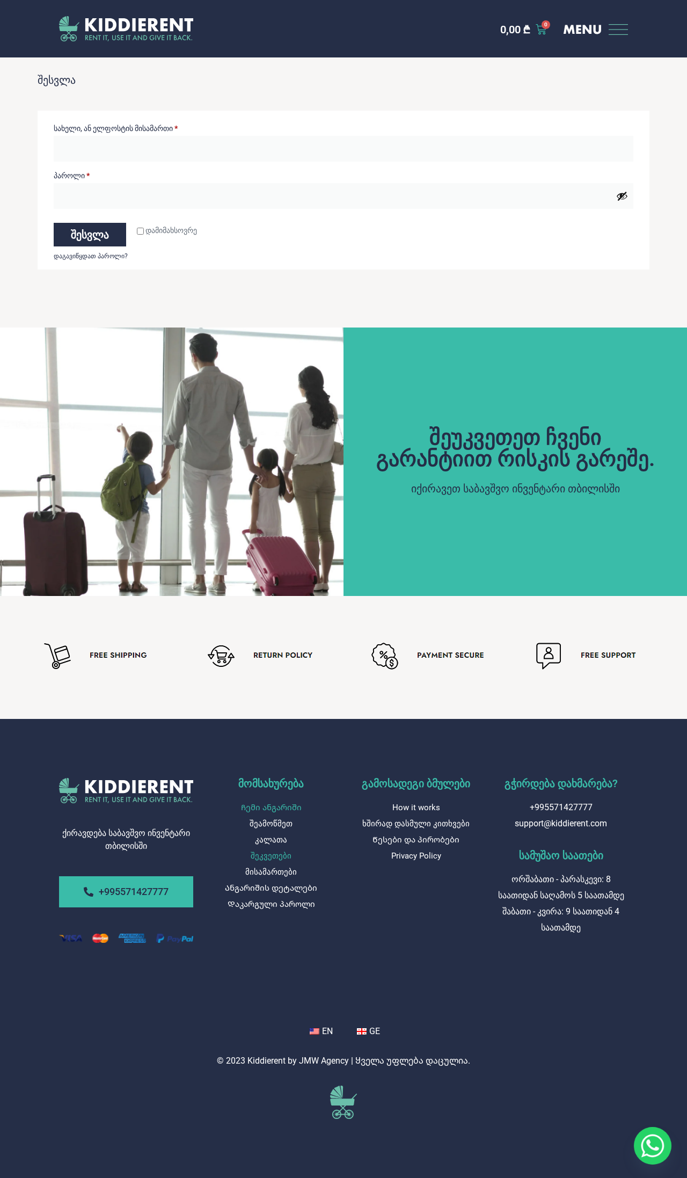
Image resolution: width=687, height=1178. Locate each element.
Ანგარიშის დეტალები (271, 888)
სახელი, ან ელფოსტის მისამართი (142, 127)
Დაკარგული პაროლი (271, 904)
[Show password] (622, 196)
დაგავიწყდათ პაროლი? (91, 256)
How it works (416, 807)
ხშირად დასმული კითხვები (416, 823)
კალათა (271, 840)
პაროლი (98, 174)
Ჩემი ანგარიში (271, 807)
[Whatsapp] (652, 1146)
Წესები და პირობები (415, 840)
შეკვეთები (271, 856)
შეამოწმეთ (271, 823)
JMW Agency (324, 1061)
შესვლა (90, 234)
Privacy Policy (416, 856)
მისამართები (271, 872)
